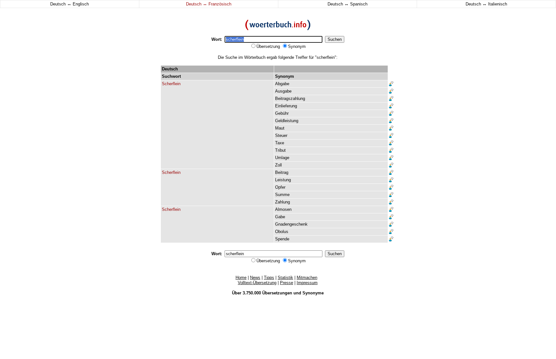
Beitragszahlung (290, 98)
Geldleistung (286, 120)
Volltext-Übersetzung (257, 282)
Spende (282, 239)
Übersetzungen (277, 293)
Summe (282, 194)
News (255, 277)
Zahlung (282, 202)
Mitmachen (307, 277)
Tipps (269, 277)
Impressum (307, 282)
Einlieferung (286, 105)
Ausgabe (283, 91)
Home (241, 277)
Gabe (280, 216)
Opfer (280, 187)
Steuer (281, 135)
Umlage (282, 157)
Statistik (285, 277)
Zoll (278, 165)
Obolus (281, 231)
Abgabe (282, 83)
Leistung (283, 179)
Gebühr (282, 113)
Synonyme (313, 293)
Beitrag (281, 172)
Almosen (283, 209)
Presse (286, 282)
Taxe (279, 142)
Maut (279, 128)
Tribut (280, 150)
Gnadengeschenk (291, 224)
